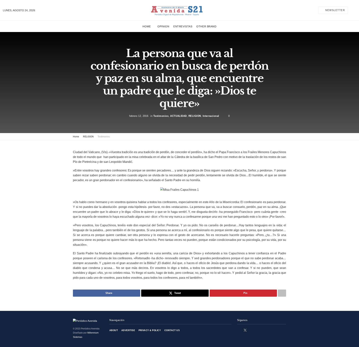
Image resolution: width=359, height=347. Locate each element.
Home (146, 26)
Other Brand (206, 26)
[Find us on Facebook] (238, 330)
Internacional (211, 115)
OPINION (163, 26)
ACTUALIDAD (178, 115)
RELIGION (194, 115)
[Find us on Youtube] (258, 330)
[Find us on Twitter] (245, 330)
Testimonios (161, 115)
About (113, 330)
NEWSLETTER (334, 10)
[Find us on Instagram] (252, 330)
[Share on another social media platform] (282, 293)
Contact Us (172, 330)
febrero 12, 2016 (138, 115)
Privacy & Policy (150, 330)
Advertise (128, 330)
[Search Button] (354, 10)
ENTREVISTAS (182, 26)
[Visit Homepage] (176, 10)
